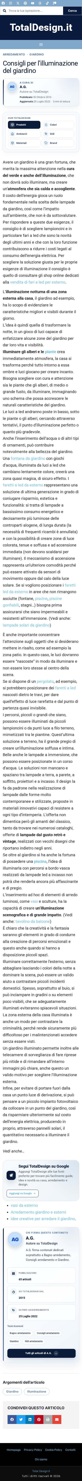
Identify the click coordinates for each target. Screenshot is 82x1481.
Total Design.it (41, 1471)
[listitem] (24, 125)
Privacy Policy (33, 1450)
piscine (41, 598)
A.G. (30, 1238)
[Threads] (40, 3)
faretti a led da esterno (23, 485)
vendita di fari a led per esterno (37, 282)
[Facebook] (3, 3)
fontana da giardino (28, 458)
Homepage (14, 1450)
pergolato (45, 681)
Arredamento (14, 54)
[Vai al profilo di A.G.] (12, 86)
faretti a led (65, 688)
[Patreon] (55, 3)
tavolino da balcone (33, 921)
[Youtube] (32, 3)
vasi (34, 901)
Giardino (36, 54)
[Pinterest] (25, 3)
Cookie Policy (53, 1450)
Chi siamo (41, 1459)
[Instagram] (10, 3)
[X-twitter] (18, 3)
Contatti (70, 1450)
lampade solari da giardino (26, 625)
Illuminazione (36, 1391)
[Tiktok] (47, 3)
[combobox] (31, 10)
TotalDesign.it (41, 27)
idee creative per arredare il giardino (43, 1219)
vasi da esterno (24, 1205)
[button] (12, 1419)
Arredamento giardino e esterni (38, 1212)
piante (50, 352)
